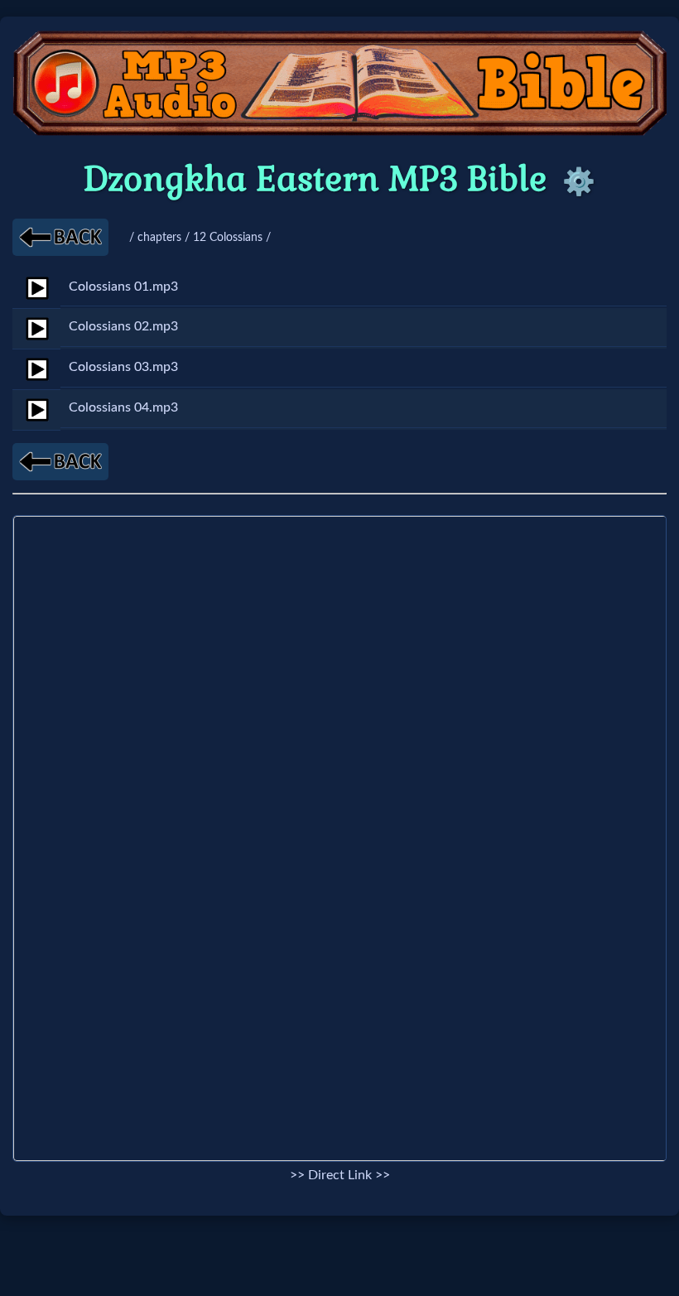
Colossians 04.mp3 (123, 407)
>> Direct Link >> (340, 1175)
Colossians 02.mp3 (123, 326)
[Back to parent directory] (60, 237)
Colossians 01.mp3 (123, 286)
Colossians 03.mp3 (123, 366)
